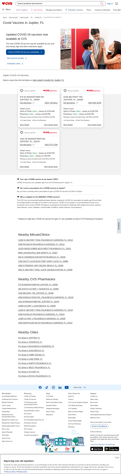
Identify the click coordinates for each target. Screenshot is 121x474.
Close (117, 457)
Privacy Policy (11, 471)
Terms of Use (23, 471)
